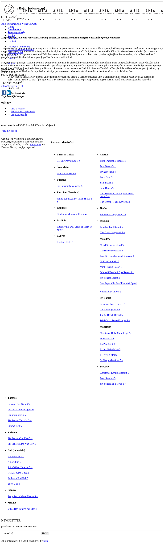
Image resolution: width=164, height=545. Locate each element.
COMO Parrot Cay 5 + (68, 160)
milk (45, 541)
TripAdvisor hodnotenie (23, 111)
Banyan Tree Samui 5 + (20, 404)
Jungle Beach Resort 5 (111, 315)
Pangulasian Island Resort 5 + (23, 496)
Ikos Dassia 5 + (108, 166)
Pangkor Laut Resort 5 (111, 227)
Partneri (12, 58)
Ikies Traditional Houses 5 (113, 160)
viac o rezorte (18, 108)
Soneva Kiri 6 (15, 425)
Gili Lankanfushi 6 (109, 261)
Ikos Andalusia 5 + (66, 173)
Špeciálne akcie (15, 32)
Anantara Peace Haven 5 (112, 304)
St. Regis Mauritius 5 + (111, 360)
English (11, 63)
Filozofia (12, 38)
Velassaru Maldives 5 (110, 291)
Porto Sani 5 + (107, 177)
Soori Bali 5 (14, 483)
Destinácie (13, 29)
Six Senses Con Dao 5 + (20, 438)
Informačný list (15, 52)
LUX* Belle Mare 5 (110, 349)
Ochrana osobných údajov (21, 49)
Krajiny (11, 35)
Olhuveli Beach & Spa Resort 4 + (117, 272)
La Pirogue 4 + (107, 344)
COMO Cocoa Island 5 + (113, 245)
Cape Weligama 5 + (110, 309)
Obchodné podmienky (19, 46)
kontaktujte (35, 144)
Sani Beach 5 (106, 182)
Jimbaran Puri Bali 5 (18, 478)
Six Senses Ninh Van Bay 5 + (23, 443)
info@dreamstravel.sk (12, 86)
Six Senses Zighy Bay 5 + (113, 214)
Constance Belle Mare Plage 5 (115, 333)
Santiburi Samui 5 (17, 415)
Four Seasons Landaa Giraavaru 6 (117, 256)
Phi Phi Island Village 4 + (21, 409)
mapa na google (19, 114)
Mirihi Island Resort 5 (111, 267)
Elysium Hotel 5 (65, 242)
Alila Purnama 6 (16, 456)
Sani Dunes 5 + (108, 188)
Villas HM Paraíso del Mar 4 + (23, 509)
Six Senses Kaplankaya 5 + (71, 186)
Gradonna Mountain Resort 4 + (73, 214)
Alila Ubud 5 (14, 462)
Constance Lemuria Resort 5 (114, 372)
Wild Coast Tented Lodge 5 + (115, 320)
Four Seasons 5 (107, 378)
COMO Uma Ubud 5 (18, 472)
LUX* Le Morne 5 (109, 355)
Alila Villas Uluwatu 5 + (20, 467)
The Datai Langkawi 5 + (112, 232)
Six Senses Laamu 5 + (111, 277)
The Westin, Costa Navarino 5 (115, 201)
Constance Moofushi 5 (111, 250)
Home (11, 26)
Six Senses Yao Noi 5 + (20, 420)
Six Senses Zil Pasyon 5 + (113, 383)
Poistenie (12, 55)
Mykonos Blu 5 (108, 171)
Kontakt (12, 41)
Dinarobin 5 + (107, 338)
